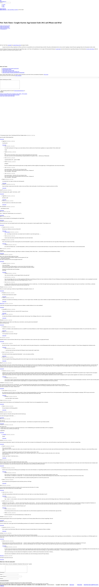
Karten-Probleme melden (6, 69)
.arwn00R (4, 434)
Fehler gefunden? (18, 75)
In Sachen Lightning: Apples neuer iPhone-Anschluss (9, 94)
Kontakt (3, 4)
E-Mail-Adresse (3, 576)
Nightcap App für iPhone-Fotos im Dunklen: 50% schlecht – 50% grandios (13, 93)
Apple (1, 95)
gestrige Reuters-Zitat (17, 45)
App (3, 5)
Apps (3, 95)
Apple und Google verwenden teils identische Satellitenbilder (13, 72)
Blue (3, 314)
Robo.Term (2, 303)
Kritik (11, 95)
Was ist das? (46, 74)
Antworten (2, 139)
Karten (9, 95)
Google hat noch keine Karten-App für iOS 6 (10, 68)
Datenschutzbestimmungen (19, 90)
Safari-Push (86, 584)
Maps (14, 95)
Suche (3, 6)
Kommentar (2, 572)
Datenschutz (79, 584)
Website (1, 578)
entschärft (9, 45)
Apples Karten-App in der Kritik (8, 70)
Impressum (72, 584)
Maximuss (2, 555)
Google (6, 95)
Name (1, 574)
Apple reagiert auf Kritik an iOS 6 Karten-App (10, 71)
